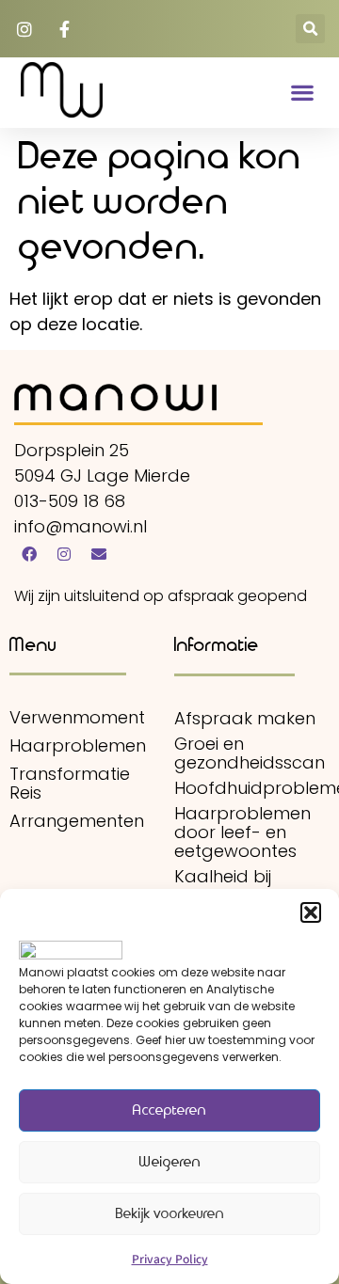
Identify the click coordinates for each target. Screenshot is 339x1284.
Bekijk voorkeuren (170, 1214)
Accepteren (169, 1111)
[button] (310, 912)
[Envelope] (99, 554)
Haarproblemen (77, 746)
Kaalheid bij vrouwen (222, 886)
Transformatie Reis (69, 783)
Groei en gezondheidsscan (249, 753)
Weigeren (170, 1162)
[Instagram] (64, 554)
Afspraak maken (244, 718)
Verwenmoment (77, 717)
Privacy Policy (170, 1258)
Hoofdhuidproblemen (249, 788)
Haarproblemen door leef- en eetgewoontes (242, 832)
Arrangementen (76, 821)
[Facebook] (29, 554)
